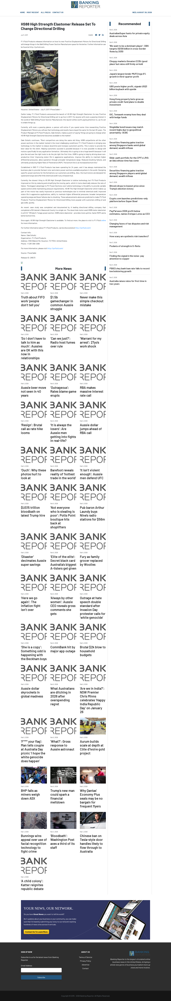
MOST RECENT (33, 12)
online (103, 220)
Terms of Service (85, 957)
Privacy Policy (85, 961)
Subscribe (41, 977)
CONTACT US (57, 12)
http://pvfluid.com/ (83, 228)
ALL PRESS (46, 12)
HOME (22, 12)
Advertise (85, 964)
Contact (85, 968)
